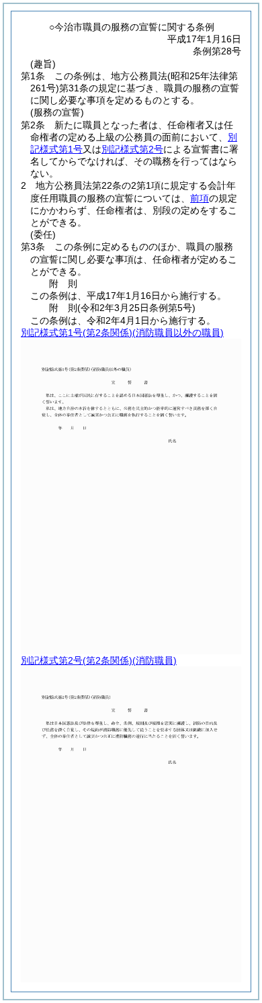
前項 (199, 198)
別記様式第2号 (132, 149)
